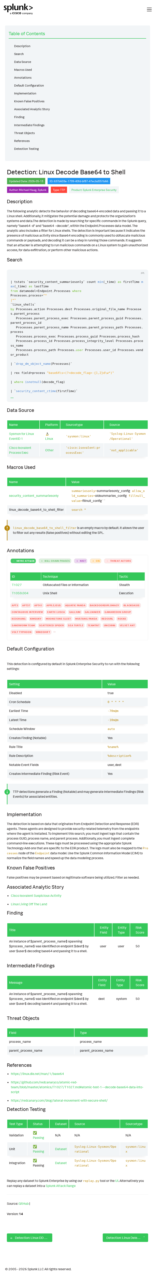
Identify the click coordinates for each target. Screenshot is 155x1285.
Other (49, 450)
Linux (49, 439)
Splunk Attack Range (61, 1186)
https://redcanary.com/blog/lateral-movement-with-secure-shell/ (59, 1100)
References (22, 141)
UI (116, 1181)
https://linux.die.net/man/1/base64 (37, 1074)
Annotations (22, 77)
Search (19, 54)
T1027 (17, 585)
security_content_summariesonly (34, 496)
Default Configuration (29, 85)
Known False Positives (29, 101)
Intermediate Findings (29, 125)
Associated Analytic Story (32, 109)
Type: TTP (59, 189)
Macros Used (23, 70)
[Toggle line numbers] (133, 266)
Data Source (22, 62)
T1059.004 (20, 593)
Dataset (61, 1149)
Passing (38, 1138)
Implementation (25, 93)
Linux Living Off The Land (29, 904)
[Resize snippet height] (141, 266)
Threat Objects (24, 133)
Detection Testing (26, 149)
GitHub (24, 1203)
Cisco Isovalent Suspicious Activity (36, 896)
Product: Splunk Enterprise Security (93, 189)
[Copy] (126, 266)
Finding (19, 117)
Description (22, 46)
